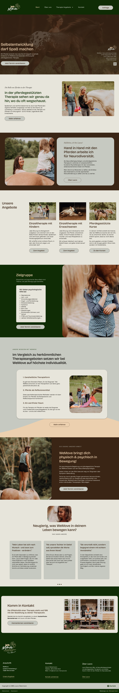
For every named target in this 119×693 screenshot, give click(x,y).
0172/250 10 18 (56, 669)
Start (38, 7)
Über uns (47, 7)
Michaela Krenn (113, 691)
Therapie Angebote (63, 7)
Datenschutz (5, 691)
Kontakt (81, 7)
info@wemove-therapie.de (58, 671)
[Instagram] (115, 64)
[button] (57, 584)
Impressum (14, 691)
